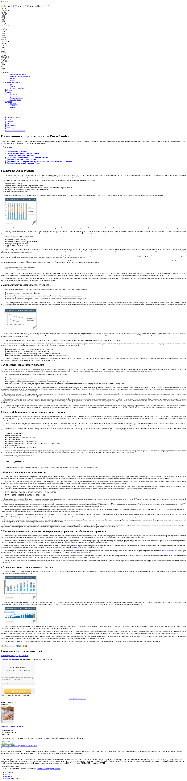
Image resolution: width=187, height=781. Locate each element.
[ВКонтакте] (17, 646)
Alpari (41, 6)
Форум (7, 774)
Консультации (15, 96)
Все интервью (6, 706)
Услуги (12, 86)
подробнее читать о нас (77, 699)
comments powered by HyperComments (14, 656)
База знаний (14, 106)
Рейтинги (8, 90)
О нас (12, 84)
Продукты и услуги (12, 82)
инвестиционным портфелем (167, 551)
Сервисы (8, 102)
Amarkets (8, 6)
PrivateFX (20, 6)
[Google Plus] (26, 646)
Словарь (13, 109)
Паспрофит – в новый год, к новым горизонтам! (19, 746)
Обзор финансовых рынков (20, 76)
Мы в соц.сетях (15, 100)
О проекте (9, 772)
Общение (8, 92)
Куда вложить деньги (13, 117)
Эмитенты (13, 108)
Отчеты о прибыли (9, 120)
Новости (8, 72)
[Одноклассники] (21, 646)
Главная (4, 659)
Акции (12, 80)
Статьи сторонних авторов (15, 131)
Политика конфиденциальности (48, 769)
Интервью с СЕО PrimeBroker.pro (13, 726)
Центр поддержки (16, 98)
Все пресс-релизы (7, 744)
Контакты (13, 94)
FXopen (31, 6)
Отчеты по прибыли (17, 88)
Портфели (13, 104)
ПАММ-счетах (76, 547)
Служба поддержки (12, 778)
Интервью (13, 78)
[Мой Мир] (24, 646)
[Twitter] (19, 646)
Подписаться (18, 691)
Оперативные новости (18, 74)
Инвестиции (13, 659)
